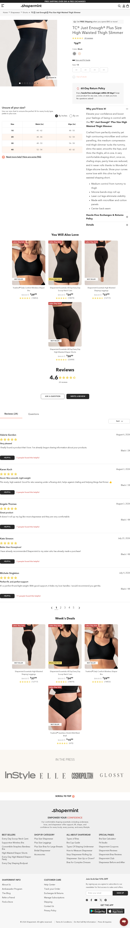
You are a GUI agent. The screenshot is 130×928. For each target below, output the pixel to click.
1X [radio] (76, 70)
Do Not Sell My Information (85, 922)
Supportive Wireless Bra (13, 843)
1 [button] (56, 608)
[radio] (74, 54)
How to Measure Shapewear (79, 851)
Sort (118, 421)
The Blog (6, 893)
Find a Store (7, 902)
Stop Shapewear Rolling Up (79, 855)
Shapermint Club (106, 859)
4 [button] (69, 608)
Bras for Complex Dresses (79, 863)
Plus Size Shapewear (43, 839)
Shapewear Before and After (112, 863)
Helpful (7, 458)
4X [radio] (104, 70)
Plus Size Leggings (42, 843)
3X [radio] (95, 70)
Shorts (25, 12)
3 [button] (65, 608)
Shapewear (15, 12)
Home (5, 12)
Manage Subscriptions (54, 898)
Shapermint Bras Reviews (110, 855)
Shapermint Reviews (108, 851)
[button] (119, 6)
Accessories (39, 855)
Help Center (49, 885)
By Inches (63, 116)
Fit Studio (103, 843)
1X (78, 65)
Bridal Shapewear (42, 851)
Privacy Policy (50, 911)
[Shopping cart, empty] (127, 6)
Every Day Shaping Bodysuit (15, 863)
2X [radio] (85, 70)
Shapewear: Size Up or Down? (81, 859)
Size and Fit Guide (83, 60)
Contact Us (49, 906)
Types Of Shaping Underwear (80, 847)
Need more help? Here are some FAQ (23, 157)
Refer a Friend (8, 898)
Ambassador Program (12, 889)
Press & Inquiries (104, 922)
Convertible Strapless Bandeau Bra (16, 848)
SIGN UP (120, 893)
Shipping (48, 902)
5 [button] (73, 608)
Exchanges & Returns (53, 893)
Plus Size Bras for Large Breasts (48, 847)
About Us (6, 885)
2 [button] (60, 608)
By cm (76, 116)
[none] (77, 49)
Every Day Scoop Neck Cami (15, 839)
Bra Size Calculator (107, 839)
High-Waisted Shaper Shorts (14, 853)
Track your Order (52, 889)
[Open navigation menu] (2, 5)
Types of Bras (73, 839)
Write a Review (77, 396)
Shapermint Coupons (108, 847)
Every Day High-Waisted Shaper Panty (16, 858)
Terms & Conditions (64, 922)
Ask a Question (52, 396)
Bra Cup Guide (73, 843)
